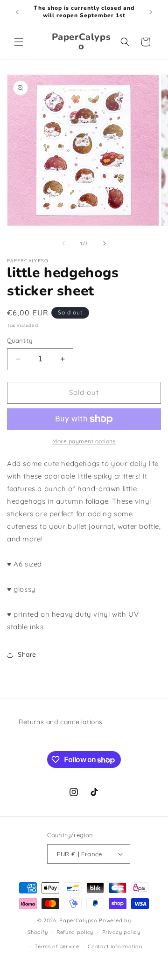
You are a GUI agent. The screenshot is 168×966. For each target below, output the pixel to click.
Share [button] (27, 654)
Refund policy (74, 932)
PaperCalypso (78, 920)
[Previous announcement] (17, 12)
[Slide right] (104, 243)
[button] (18, 42)
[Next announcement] (150, 12)
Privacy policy (121, 932)
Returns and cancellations (61, 722)
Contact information (115, 946)
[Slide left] (63, 243)
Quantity (19, 340)
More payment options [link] (84, 441)
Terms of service (57, 946)
